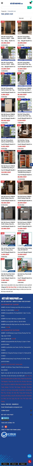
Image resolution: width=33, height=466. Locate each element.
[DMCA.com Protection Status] (5, 418)
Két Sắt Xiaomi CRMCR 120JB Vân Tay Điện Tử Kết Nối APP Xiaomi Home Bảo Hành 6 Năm (25, 89)
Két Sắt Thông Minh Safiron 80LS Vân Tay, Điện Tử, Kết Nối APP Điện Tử (24, 63)
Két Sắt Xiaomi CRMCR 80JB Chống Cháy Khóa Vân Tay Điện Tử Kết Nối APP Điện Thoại (8, 197)
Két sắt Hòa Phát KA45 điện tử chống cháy (8, 249)
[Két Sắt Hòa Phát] (12, 298)
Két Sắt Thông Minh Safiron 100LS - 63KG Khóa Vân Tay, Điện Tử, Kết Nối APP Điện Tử (8, 63)
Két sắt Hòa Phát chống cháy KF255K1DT (25, 249)
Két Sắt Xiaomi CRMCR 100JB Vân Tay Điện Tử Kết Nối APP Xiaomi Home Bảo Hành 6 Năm (8, 115)
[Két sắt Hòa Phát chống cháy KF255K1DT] (25, 239)
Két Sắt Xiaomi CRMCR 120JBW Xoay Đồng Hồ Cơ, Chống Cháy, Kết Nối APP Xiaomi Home (8, 166)
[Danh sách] (5, 18)
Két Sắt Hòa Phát (11, 287)
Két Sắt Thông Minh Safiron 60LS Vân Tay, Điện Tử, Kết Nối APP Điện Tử (7, 89)
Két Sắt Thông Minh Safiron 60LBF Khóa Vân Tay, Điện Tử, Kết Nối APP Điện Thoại (7, 141)
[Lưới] (2, 18)
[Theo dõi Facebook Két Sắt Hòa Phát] (2, 426)
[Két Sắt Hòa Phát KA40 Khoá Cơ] (25, 265)
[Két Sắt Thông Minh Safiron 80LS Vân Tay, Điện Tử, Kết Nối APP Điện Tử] (25, 53)
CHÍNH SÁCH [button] (5, 410)
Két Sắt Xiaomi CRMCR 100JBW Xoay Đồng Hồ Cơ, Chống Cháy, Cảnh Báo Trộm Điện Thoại (24, 171)
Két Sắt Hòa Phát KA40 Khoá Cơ (24, 274)
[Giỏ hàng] (30, 3)
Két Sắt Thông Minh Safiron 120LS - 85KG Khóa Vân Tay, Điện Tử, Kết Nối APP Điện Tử (24, 37)
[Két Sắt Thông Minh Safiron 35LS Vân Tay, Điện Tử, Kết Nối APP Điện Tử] (25, 105)
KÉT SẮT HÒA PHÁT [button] (7, 414)
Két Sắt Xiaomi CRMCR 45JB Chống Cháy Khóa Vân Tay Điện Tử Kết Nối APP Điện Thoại (25, 223)
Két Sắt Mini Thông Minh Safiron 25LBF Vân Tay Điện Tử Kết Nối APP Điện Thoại (24, 141)
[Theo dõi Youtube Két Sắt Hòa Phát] (6, 426)
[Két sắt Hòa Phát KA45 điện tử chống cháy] (8, 239)
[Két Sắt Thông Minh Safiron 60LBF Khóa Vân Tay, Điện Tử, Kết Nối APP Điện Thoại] (8, 131)
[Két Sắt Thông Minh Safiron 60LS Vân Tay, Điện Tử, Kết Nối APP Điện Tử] (8, 79)
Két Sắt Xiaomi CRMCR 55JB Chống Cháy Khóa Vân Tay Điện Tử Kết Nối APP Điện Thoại (8, 223)
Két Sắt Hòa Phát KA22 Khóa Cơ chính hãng (8, 274)
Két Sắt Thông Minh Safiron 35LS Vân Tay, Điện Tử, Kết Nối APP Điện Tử (24, 115)
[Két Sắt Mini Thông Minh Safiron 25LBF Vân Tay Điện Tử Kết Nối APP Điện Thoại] (25, 131)
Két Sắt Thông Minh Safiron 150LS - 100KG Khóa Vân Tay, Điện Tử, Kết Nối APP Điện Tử (8, 37)
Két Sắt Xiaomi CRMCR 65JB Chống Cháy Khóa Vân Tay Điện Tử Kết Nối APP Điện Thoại (25, 197)
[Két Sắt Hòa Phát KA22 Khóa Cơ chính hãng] (8, 265)
